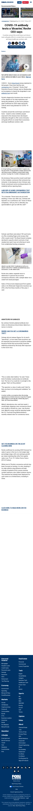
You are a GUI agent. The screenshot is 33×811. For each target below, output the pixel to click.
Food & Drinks (5, 749)
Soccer (21, 707)
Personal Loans (5, 670)
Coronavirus (5, 21)
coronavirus (5, 87)
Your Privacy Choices (18, 786)
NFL (20, 696)
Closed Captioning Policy (16, 792)
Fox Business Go (23, 758)
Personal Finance (4, 659)
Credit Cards (5, 668)
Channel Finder (23, 727)
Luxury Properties (24, 666)
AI (19, 687)
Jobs (20, 729)
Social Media (22, 676)
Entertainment (5, 738)
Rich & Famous (5, 740)
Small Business (5, 695)
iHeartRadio (18, 771)
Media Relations (23, 738)
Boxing (21, 705)
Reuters (3, 51)
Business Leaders (6, 718)
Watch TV (25, 2)
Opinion (21, 716)
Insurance (4, 674)
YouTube (14, 767)
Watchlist (5, 731)
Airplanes (4, 747)
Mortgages (4, 663)
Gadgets (21, 678)
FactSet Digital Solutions (19, 798)
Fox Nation (22, 756)
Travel (3, 742)
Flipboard (18, 767)
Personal (21, 662)
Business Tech (23, 680)
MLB (20, 701)
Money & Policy (5, 693)
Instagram (11, 767)
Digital (20, 673)
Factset (21, 796)
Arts (2, 751)
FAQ (20, 736)
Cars (2, 745)
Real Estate (23, 659)
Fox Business (7, 2)
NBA (20, 699)
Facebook (9, 43)
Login (19, 2)
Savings (3, 672)
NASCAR (21, 703)
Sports (21, 693)
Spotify (14, 771)
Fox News (21, 754)
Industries (4, 720)
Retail (3, 722)
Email (23, 43)
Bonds (3, 713)
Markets (4, 699)
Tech (20, 671)
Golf (20, 710)
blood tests (15, 83)
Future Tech (22, 684)
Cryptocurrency (5, 707)
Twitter (13, 43)
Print (20, 43)
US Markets (4, 705)
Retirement (4, 679)
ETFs (2, 716)
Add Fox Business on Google (17, 46)
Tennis (21, 712)
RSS (25, 767)
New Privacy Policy (16, 783)
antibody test (5, 93)
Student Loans (5, 665)
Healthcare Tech (23, 682)
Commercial (22, 664)
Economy (4, 685)
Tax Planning (5, 681)
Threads (16, 43)
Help (16, 789)
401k (2, 676)
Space (20, 689)
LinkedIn (22, 767)
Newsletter (29, 767)
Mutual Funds (5, 727)
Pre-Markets (5, 724)
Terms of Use (22, 732)
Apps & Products (23, 760)
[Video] (16, 63)
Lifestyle (4, 735)
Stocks (3, 702)
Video (21, 720)
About (21, 724)
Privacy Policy (23, 734)
